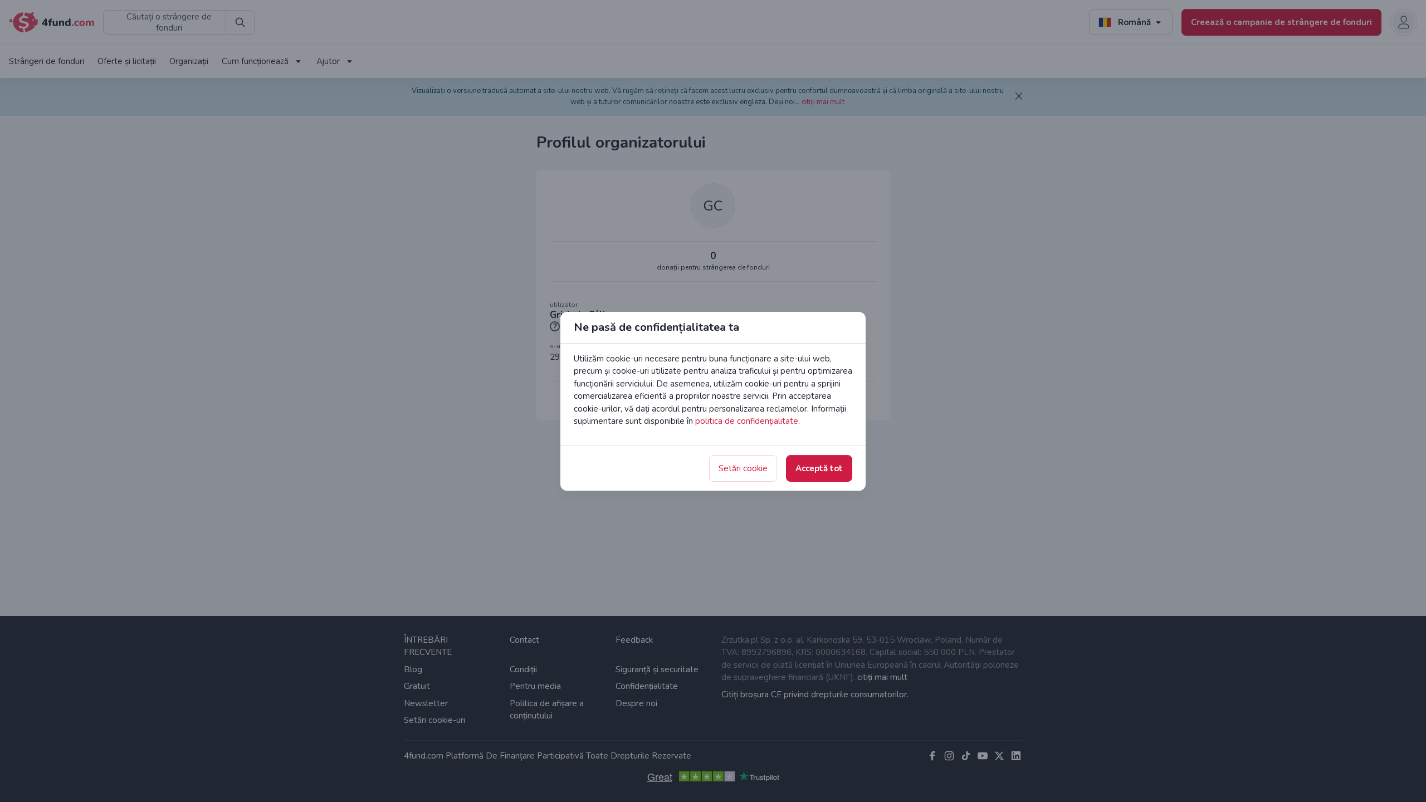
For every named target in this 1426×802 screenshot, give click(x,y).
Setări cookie (743, 468)
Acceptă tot (819, 468)
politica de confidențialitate (746, 421)
